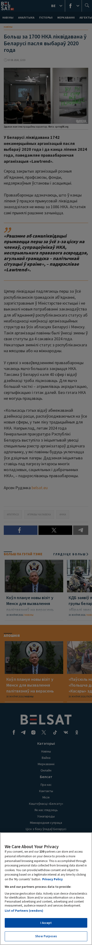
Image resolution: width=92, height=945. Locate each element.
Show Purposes (46, 936)
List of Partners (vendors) (24, 911)
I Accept (46, 923)
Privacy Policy (52, 879)
